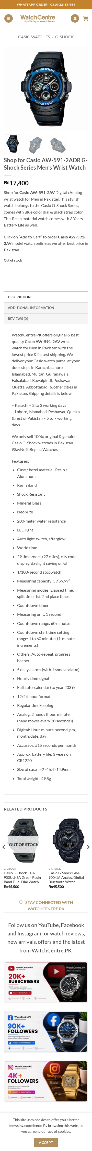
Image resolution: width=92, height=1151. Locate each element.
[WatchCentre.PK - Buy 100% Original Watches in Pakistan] (41, 18)
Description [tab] (19, 297)
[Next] (80, 88)
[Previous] (12, 88)
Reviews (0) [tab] (18, 319)
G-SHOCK (64, 36)
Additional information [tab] (31, 308)
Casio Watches (34, 36)
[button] (8, 18)
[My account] (75, 18)
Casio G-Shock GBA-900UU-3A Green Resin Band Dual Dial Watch (22, 877)
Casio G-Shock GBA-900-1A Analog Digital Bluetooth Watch (66, 877)
